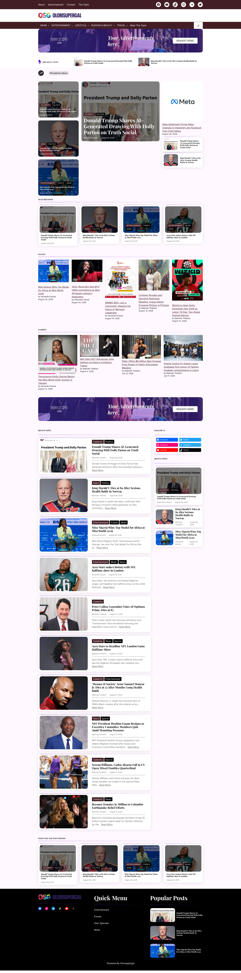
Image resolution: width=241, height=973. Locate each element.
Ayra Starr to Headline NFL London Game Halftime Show (118, 647)
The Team (84, 4)
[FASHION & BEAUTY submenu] (114, 25)
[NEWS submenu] (49, 25)
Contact (71, 4)
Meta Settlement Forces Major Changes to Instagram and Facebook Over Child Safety (181, 127)
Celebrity (45, 105)
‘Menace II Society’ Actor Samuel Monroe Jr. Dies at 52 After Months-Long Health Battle (118, 687)
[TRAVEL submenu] (127, 25)
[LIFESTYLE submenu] (88, 25)
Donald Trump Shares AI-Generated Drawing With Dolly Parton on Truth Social (58, 110)
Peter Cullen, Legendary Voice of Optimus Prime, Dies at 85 (118, 608)
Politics (56, 105)
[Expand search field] (198, 25)
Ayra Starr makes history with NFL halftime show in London (181, 236)
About (41, 4)
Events (60, 183)
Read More (97, 470)
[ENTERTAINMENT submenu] (72, 25)
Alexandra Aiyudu (99, 535)
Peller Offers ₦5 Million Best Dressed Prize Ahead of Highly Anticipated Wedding (141, 364)
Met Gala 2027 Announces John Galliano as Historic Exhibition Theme (97, 362)
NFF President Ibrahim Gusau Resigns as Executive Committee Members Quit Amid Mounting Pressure (118, 727)
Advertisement (55, 4)
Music (188, 225)
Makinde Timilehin (91, 138)
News (43, 144)
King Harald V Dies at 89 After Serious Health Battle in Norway (109, 62)
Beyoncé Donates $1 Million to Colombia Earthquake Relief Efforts (117, 806)
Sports (117, 641)
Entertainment (48, 183)
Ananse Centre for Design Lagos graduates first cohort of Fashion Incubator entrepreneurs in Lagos (181, 367)
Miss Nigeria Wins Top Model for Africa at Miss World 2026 (175, 62)
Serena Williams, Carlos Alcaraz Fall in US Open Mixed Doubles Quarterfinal (118, 766)
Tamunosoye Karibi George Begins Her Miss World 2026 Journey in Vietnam (56, 380)
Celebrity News (59, 73)
